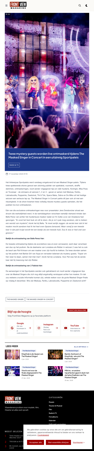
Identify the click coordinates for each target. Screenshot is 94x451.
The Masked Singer (28, 351)
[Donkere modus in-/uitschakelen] (86, 5)
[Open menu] (6, 5)
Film (50, 409)
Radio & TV (53, 413)
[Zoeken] (79, 5)
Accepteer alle (35, 442)
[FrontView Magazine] (13, 399)
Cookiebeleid (43, 435)
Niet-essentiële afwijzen (58, 442)
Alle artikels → (81, 347)
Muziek (51, 402)
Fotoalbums (53, 417)
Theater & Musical (55, 406)
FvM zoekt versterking (57, 424)
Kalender (52, 420)
